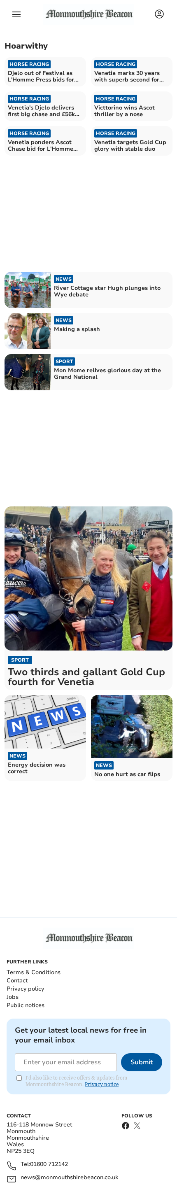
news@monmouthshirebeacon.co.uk (69, 1177)
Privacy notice (102, 1084)
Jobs (13, 997)
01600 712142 (49, 1164)
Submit (141, 1062)
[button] (16, 14)
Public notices (25, 1005)
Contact (17, 980)
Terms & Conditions (34, 972)
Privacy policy (25, 989)
